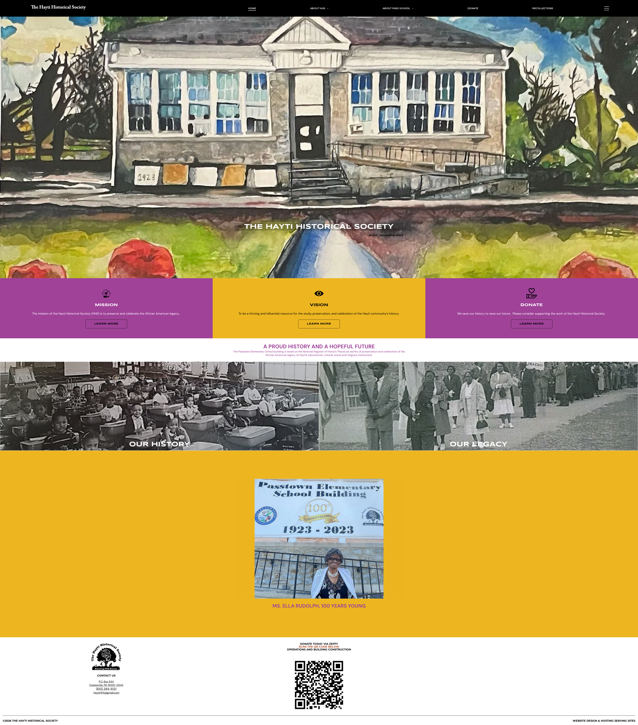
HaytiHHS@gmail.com (106, 692)
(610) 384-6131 (106, 689)
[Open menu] (606, 8)
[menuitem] (252, 8)
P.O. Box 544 (106, 681)
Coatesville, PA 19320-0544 (106, 685)
